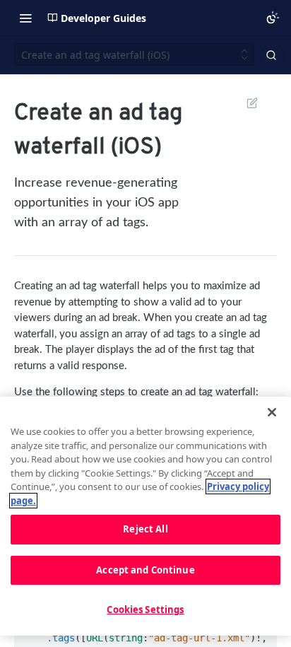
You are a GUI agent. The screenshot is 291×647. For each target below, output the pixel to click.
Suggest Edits (245, 102)
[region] (145, 516)
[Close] (271, 412)
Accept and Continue (145, 570)
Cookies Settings (145, 609)
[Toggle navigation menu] (25, 17)
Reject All (145, 529)
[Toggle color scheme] (272, 17)
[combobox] (272, 55)
